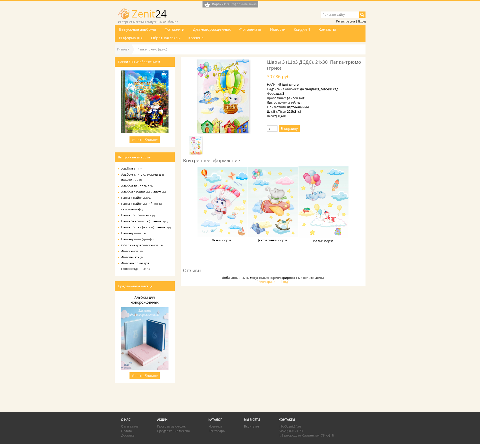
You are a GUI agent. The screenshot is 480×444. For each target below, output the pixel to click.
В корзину (289, 128)
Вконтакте (251, 426)
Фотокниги (131, 251)
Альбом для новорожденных (144, 300)
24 (149, 13)
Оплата (126, 431)
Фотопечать (131, 257)
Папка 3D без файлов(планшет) (146, 227)
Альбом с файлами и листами (143, 192)
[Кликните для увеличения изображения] (223, 96)
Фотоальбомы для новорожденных (135, 266)
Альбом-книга (131, 169)
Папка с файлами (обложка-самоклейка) (142, 206)
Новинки (215, 426)
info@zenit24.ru (290, 426)
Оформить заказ (244, 4)
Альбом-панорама (136, 186)
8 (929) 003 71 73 (291, 431)
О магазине (129, 426)
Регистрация (345, 21)
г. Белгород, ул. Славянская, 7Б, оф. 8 (306, 435)
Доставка (127, 435)
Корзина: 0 (220, 4)
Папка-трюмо (133, 233)
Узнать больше (145, 139)
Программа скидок (171, 426)
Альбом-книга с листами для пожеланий (142, 177)
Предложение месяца (173, 431)
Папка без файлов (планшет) (144, 221)
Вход (362, 21)
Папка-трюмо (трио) (138, 239)
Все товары (216, 431)
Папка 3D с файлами (138, 215)
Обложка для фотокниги (141, 245)
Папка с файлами (136, 198)
